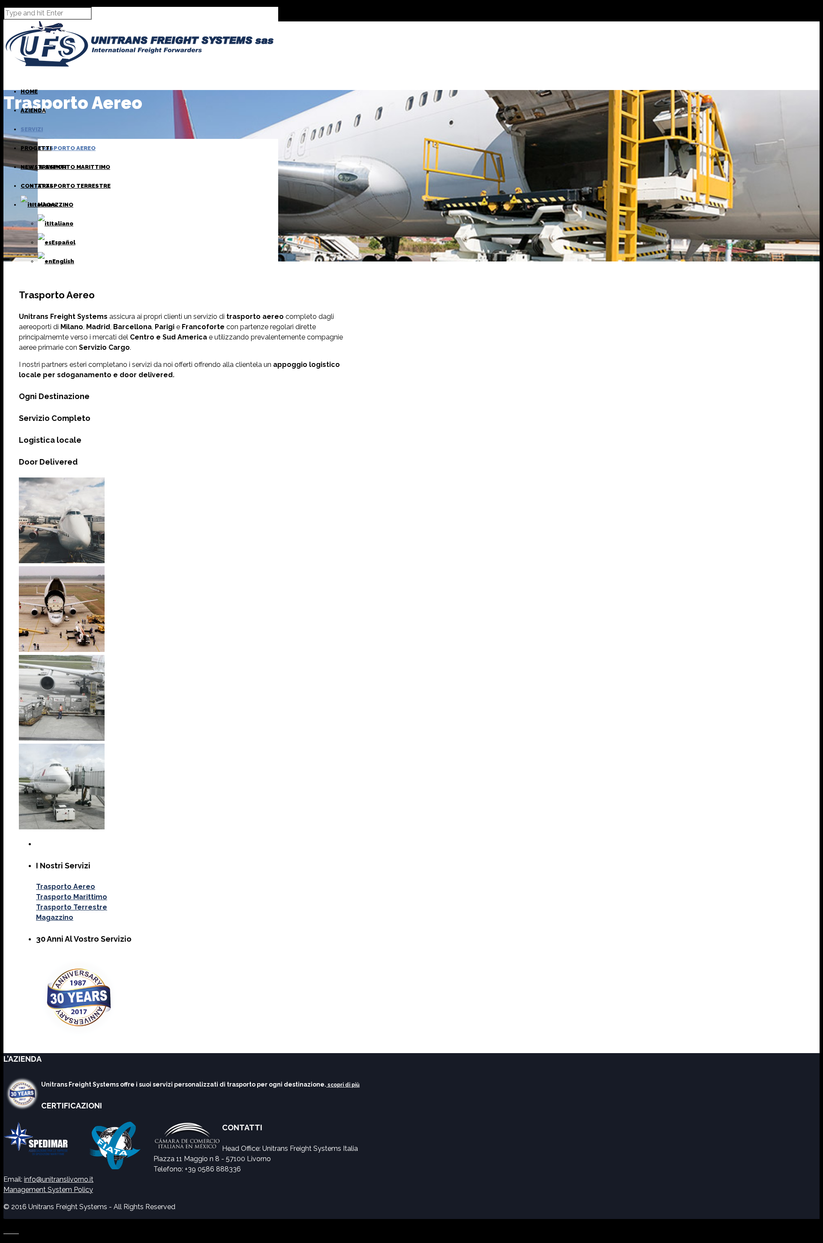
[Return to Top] (3, 1223)
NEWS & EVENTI (43, 167)
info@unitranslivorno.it (58, 1179)
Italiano (61, 223)
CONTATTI (36, 186)
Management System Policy (48, 1190)
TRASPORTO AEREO (67, 148)
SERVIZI (32, 129)
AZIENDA (33, 110)
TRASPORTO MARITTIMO (74, 167)
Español (63, 242)
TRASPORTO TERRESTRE (74, 186)
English (63, 261)
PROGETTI (36, 148)
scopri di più (343, 1085)
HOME (29, 91)
